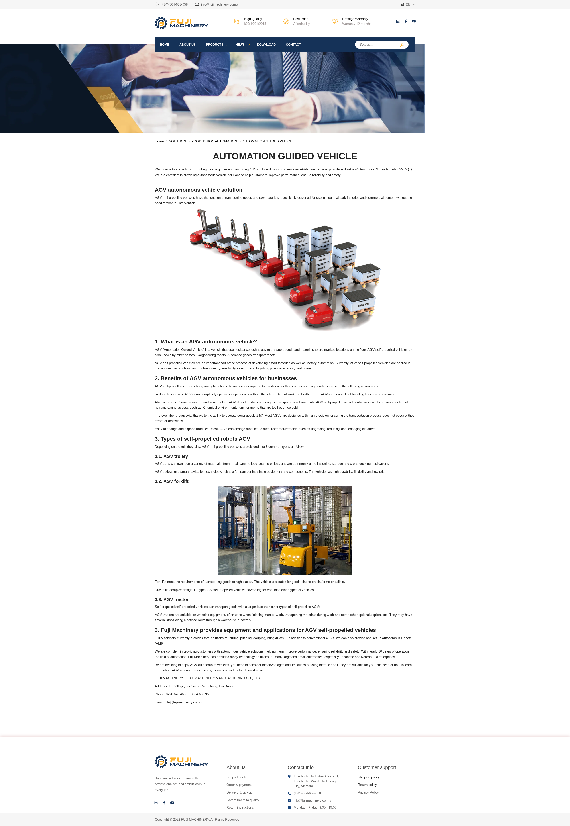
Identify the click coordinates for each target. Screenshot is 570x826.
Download (266, 44)
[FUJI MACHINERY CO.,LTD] (182, 28)
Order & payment (239, 785)
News (240, 44)
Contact (293, 44)
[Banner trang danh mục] (212, 132)
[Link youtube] (414, 21)
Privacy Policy (368, 792)
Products (214, 44)
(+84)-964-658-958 (174, 4)
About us (187, 44)
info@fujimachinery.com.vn (220, 4)
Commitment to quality (242, 800)
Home (164, 44)
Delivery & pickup (239, 792)
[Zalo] (398, 21)
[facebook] (406, 21)
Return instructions (240, 807)
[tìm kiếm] (402, 45)
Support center (237, 777)
